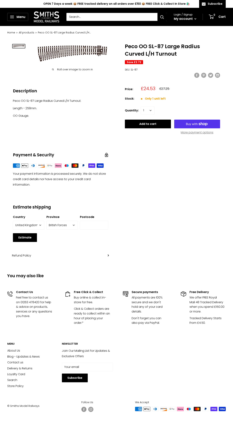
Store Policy (15, 386)
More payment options (197, 132)
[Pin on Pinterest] (203, 75)
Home (11, 32)
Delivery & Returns (19, 368)
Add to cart (147, 124)
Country (19, 217)
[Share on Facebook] (196, 75)
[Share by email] (217, 75)
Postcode (87, 217)
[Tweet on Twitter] (210, 75)
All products (26, 32)
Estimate (24, 237)
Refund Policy (21, 255)
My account (183, 19)
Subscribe (215, 4)
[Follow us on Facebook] (83, 409)
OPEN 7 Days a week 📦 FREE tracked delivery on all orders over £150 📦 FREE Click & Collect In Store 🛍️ (116, 4)
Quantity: (132, 110)
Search (12, 380)
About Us (13, 350)
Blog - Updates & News (23, 356)
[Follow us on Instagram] (90, 409)
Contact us (15, 362)
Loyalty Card (16, 374)
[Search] (162, 17)
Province (53, 217)
